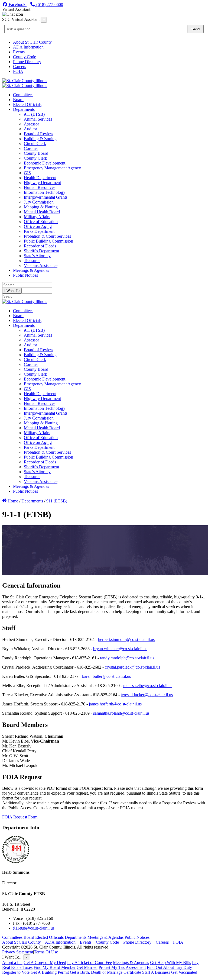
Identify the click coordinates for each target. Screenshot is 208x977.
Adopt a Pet (12, 962)
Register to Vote (16, 972)
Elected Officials (49, 937)
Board (29, 937)
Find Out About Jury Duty (169, 967)
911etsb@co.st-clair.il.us (33, 928)
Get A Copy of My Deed (45, 962)
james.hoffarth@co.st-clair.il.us (115, 704)
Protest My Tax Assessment (122, 967)
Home (12, 501)
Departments (75, 937)
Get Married (87, 967)
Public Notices (137, 937)
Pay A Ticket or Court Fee (89, 962)
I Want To (12, 291)
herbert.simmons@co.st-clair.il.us (126, 639)
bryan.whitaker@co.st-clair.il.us (120, 648)
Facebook (17, 4)
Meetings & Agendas (105, 937)
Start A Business (156, 972)
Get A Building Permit (50, 972)
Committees (12, 937)
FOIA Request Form (19, 817)
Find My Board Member (55, 967)
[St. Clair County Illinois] (24, 80)
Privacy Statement (17, 952)
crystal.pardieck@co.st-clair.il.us (132, 667)
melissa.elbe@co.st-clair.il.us (147, 685)
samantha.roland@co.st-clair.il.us (121, 713)
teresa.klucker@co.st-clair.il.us (147, 694)
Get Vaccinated (184, 972)
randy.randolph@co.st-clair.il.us (127, 658)
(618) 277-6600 (49, 4)
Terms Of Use (46, 952)
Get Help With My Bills (170, 962)
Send (195, 29)
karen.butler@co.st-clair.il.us (106, 676)
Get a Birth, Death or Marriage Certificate (105, 972)
